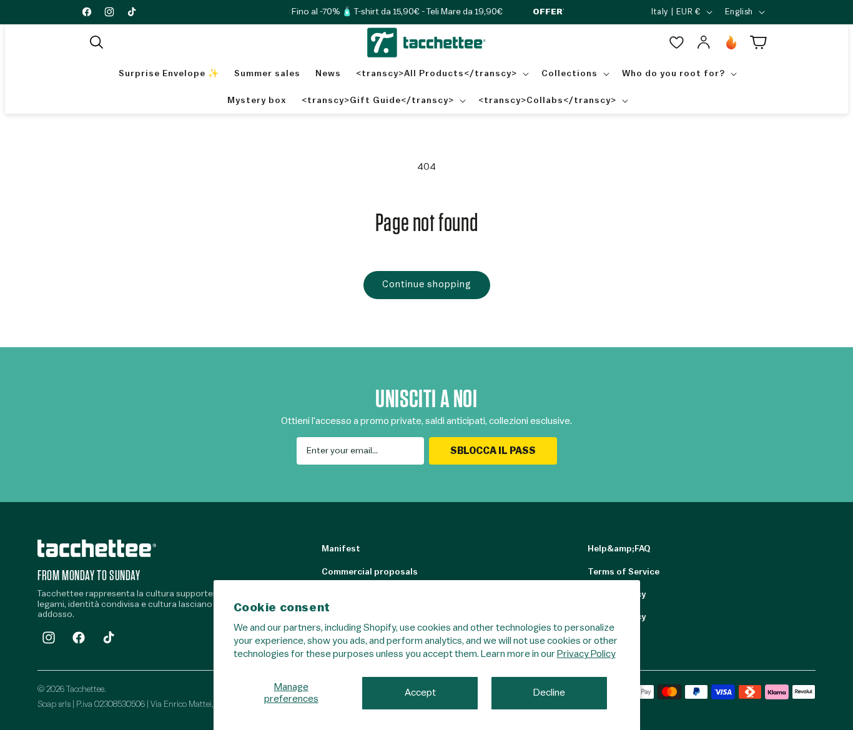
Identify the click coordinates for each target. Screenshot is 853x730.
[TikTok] (108, 637)
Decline (549, 693)
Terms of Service (623, 572)
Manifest (341, 549)
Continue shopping (426, 284)
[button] (97, 42)
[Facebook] (78, 637)
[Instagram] (48, 637)
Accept (420, 693)
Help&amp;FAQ (619, 549)
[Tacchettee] (96, 548)
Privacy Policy (586, 654)
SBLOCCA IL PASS (493, 451)
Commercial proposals (370, 572)
